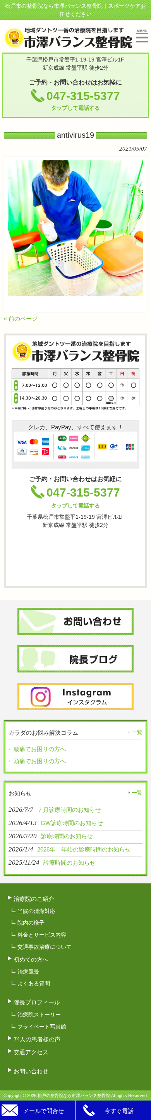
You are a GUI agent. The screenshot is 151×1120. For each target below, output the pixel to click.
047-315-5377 (83, 100)
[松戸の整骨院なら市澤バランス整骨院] (68, 45)
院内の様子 (31, 923)
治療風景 (28, 972)
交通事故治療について (44, 947)
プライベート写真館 (41, 1026)
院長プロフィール (37, 1002)
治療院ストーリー (39, 1014)
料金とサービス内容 (41, 935)
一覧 (137, 732)
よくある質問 (33, 983)
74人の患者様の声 (37, 1039)
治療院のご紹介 (34, 898)
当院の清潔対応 (36, 911)
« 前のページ (21, 318)
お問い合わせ (31, 1071)
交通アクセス (31, 1052)
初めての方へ (31, 959)
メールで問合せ (43, 1111)
